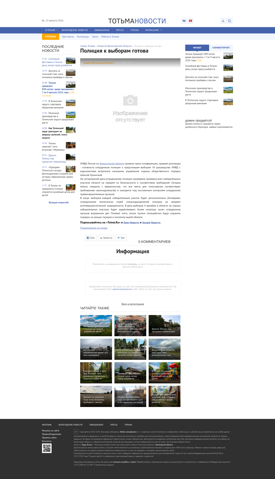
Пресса (120, 30)
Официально (101, 30)
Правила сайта (49, 437)
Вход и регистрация (133, 304)
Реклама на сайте (50, 430)
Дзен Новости (131, 222)
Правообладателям (51, 434)
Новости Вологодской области (114, 46)
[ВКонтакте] (184, 21)
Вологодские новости (75, 30)
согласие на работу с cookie (124, 462)
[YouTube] (190, 21)
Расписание (152, 30)
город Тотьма (87, 46)
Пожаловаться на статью (93, 228)
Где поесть (68, 36)
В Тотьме (50, 30)
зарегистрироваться (122, 289)
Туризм (134, 30)
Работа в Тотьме (110, 36)
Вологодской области (112, 163)
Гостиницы (83, 36)
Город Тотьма (87, 445)
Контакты (46, 441)
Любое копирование (128, 432)
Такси (95, 36)
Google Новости (151, 222)
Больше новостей (59, 202)
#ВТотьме (47, 425)
